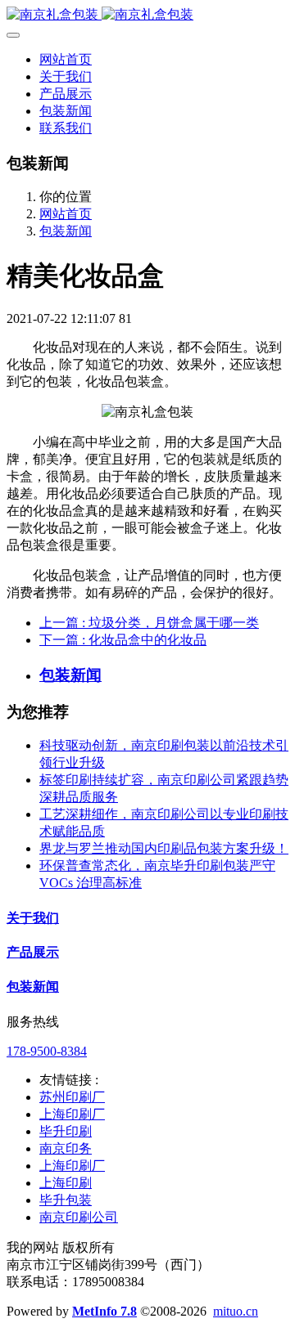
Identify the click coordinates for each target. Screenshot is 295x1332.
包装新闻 (65, 231)
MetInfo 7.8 (104, 1311)
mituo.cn (235, 1311)
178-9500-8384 (47, 1051)
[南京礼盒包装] (147, 15)
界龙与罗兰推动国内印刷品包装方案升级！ (163, 848)
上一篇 (149, 623)
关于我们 (33, 918)
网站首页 (65, 59)
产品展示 (33, 952)
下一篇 (122, 640)
